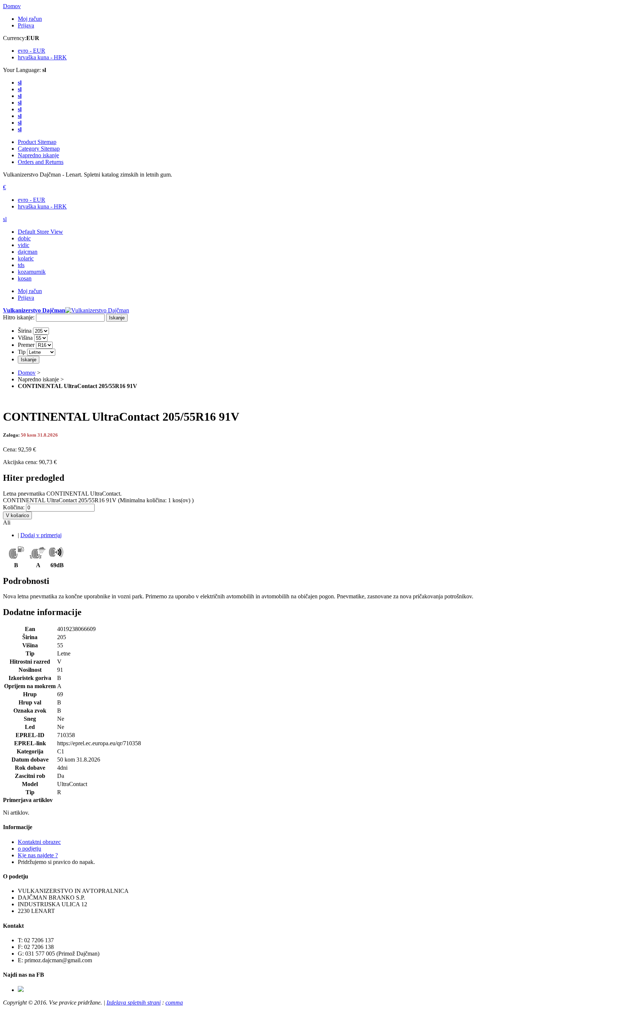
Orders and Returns (40, 162)
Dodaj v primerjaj (41, 535)
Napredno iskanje (38, 155)
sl (5, 219)
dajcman (27, 252)
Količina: (13, 507)
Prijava (26, 25)
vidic (23, 245)
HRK (42, 57)
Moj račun (30, 19)
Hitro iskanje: (18, 317)
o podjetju (29, 848)
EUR (31, 50)
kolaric (26, 258)
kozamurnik (32, 272)
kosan (25, 278)
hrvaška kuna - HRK (42, 206)
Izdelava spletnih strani (133, 1002)
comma (174, 1002)
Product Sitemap (37, 142)
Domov (12, 6)
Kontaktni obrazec (39, 842)
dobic (24, 238)
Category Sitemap (39, 148)
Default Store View (40, 232)
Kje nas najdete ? (38, 855)
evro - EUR (31, 200)
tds (21, 265)
